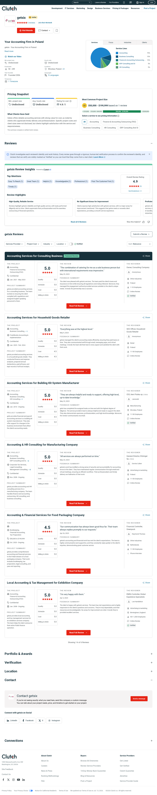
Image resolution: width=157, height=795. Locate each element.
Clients (144, 42)
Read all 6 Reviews (78, 222)
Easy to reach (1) (15, 181)
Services (94, 42)
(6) (141, 186)
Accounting (123, 53)
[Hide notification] (149, 154)
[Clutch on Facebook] (3, 779)
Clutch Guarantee (127, 771)
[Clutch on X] (8, 779)
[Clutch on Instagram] (13, 779)
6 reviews (31, 23)
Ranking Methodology (50, 776)
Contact (44, 30)
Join (151, 2)
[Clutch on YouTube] (18, 779)
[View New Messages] (131, 2)
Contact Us (6, 774)
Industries (127, 42)
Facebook (30, 720)
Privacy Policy (7, 791)
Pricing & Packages (121, 8)
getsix (21, 18)
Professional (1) (81, 181)
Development (57, 8)
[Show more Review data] (78, 306)
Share (147, 256)
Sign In (141, 2)
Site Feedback (7, 769)
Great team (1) (33, 181)
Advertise (123, 776)
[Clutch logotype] (9, 8)
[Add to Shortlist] (57, 30)
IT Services (69, 8)
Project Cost (32, 244)
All (84, 122)
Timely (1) (12, 187)
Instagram (56, 720)
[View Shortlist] (124, 2)
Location (60, 244)
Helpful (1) (47, 181)
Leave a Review (100, 2)
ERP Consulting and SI (127, 64)
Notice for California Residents (46, 791)
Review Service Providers (91, 766)
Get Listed (124, 761)
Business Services (102, 8)
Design (90, 8)
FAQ (42, 781)
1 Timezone (13, 81)
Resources (135, 8)
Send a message (139, 699)
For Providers (114, 2)
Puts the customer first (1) (102, 181)
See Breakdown (134, 191)
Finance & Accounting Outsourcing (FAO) (132, 60)
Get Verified (124, 766)
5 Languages (53, 75)
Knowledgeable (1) (63, 181)
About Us (45, 761)
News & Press (46, 771)
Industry (46, 244)
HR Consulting (124, 67)
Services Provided (13, 244)
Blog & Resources (88, 776)
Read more (9, 51)
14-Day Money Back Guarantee (93, 771)
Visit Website (27, 30)
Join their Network (45, 23)
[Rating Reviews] (22, 22)
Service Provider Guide (129, 781)
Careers (44, 766)
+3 (63, 69)
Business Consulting (126, 56)
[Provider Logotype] (10, 21)
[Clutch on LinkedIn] (23, 779)
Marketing (80, 8)
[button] (14, 244)
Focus (111, 42)
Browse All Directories (89, 761)
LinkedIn (13, 720)
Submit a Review (140, 234)
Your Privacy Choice (21, 791)
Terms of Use (63, 791)
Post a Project (149, 8)
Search (76, 2)
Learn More (98, 157)
